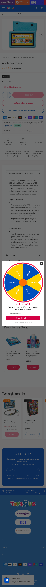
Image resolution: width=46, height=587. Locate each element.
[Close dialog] (41, 263)
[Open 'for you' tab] (6, 580)
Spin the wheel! (23, 318)
